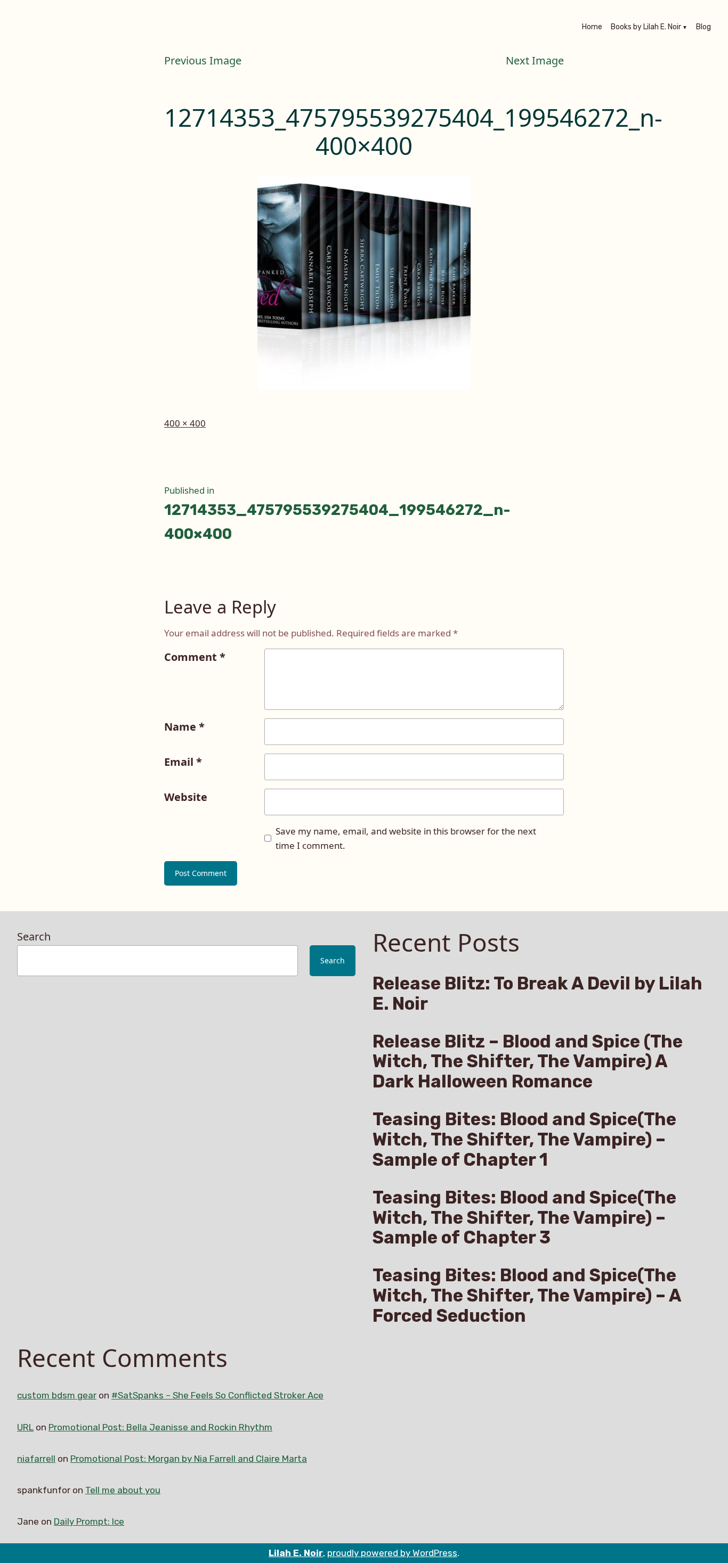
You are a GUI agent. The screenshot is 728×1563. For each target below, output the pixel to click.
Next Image (535, 60)
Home (592, 27)
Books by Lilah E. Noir (646, 27)
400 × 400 (185, 423)
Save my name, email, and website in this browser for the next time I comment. (406, 838)
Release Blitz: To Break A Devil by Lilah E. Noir (537, 993)
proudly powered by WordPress (392, 1553)
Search (34, 936)
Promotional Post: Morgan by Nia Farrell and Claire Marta (188, 1458)
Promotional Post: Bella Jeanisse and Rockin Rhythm (160, 1427)
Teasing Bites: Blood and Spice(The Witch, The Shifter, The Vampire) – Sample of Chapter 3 (524, 1218)
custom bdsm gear (56, 1395)
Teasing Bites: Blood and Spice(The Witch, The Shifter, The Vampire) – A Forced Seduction (527, 1295)
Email (183, 762)
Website (185, 797)
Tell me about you (122, 1490)
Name (184, 726)
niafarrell (36, 1458)
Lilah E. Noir (296, 1553)
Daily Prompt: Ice (89, 1521)
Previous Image (202, 60)
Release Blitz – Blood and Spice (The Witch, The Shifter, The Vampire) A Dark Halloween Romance (528, 1062)
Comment (194, 657)
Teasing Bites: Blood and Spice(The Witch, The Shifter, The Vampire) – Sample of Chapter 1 (524, 1139)
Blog (703, 27)
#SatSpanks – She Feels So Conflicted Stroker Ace (217, 1395)
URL (25, 1427)
